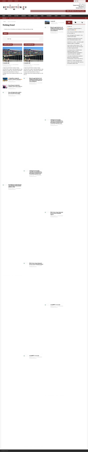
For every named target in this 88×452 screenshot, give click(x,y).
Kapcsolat (16, 1)
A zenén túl (6, 63)
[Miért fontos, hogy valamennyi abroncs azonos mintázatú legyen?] (26, 308)
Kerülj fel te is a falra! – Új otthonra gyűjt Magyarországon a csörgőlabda (75, 42)
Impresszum (10, 1)
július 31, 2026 (11, 80)
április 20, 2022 (32, 357)
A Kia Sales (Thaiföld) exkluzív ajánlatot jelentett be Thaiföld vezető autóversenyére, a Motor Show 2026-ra (75, 57)
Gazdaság (63, 16)
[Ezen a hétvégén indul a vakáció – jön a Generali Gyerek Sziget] (5, 137)
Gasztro (35, 16)
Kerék (3, 16)
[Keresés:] (80, 1)
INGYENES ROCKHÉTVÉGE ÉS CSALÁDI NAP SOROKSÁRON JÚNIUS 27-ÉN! (14, 186)
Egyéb (70, 16)
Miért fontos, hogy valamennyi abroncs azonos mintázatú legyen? (36, 264)
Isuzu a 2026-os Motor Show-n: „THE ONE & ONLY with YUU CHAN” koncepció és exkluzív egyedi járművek (75, 47)
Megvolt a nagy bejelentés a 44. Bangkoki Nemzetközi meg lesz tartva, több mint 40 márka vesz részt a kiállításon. (35, 80)
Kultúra (16, 16)
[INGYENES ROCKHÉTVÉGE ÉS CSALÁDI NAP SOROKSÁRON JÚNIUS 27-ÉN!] (5, 229)
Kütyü (9, 16)
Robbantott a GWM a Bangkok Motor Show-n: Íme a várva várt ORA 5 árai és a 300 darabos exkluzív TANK (75, 62)
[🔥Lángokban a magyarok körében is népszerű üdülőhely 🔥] (5, 79)
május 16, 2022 (32, 265)
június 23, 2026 (11, 87)
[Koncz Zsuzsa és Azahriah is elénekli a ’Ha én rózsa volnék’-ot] (5, 86)
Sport (56, 16)
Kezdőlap (4, 1)
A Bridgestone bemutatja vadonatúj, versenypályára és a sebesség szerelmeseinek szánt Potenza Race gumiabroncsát (35, 172)
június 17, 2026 (11, 94)
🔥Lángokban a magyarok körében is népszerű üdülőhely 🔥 (15, 79)
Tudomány (49, 16)
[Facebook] (86, 18)
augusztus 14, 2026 (7, 64)
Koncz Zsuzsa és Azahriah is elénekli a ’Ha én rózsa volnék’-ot (15, 86)
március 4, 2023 (32, 82)
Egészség (24, 16)
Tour (42, 16)
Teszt (29, 16)
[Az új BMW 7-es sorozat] (26, 400)
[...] (5, 74)
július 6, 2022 (32, 175)
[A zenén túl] (12, 54)
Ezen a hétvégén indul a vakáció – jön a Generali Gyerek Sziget (15, 93)
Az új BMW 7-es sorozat (34, 355)
